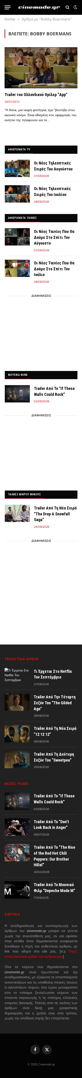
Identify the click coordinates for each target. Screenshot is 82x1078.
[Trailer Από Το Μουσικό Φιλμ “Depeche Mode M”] (17, 890)
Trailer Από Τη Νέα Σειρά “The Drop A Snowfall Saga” (55, 514)
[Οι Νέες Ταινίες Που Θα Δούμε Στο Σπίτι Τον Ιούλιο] (17, 268)
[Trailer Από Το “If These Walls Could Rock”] (17, 393)
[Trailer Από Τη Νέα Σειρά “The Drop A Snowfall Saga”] (17, 513)
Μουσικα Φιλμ (17, 374)
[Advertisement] (41, 332)
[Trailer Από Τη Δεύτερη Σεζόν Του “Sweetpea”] (17, 759)
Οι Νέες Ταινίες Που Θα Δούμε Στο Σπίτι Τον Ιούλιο (54, 269)
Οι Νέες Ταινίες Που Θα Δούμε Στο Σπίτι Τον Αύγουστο (54, 237)
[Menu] (7, 7)
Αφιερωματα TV (19, 149)
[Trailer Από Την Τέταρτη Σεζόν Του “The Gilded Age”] (17, 702)
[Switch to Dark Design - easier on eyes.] (74, 7)
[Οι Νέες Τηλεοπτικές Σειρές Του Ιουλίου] (17, 194)
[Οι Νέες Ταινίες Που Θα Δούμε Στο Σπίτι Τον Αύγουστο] (17, 236)
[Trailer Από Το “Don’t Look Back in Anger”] (17, 827)
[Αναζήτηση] (67, 7)
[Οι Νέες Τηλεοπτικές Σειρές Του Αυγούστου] (17, 168)
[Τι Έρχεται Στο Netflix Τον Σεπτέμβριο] (17, 676)
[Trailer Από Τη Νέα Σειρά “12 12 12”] (17, 733)
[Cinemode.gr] (39, 7)
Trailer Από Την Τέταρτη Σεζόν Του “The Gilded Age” (55, 702)
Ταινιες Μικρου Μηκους (24, 494)
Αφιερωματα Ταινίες (22, 217)
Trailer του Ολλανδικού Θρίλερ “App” (36, 94)
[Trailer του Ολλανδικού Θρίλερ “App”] (41, 67)
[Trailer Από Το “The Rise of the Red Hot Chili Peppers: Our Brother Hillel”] (17, 852)
